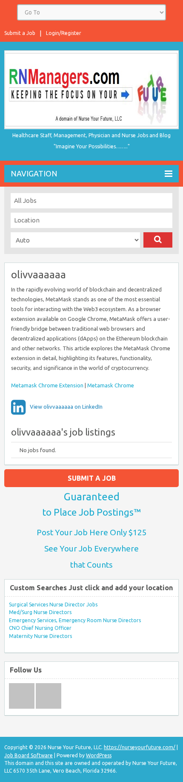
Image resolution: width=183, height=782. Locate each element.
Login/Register (63, 33)
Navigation (34, 173)
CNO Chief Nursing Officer (40, 628)
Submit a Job (19, 33)
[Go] (157, 240)
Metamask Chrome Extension (47, 385)
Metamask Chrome (110, 385)
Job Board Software (28, 755)
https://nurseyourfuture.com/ (139, 747)
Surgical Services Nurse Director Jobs (53, 604)
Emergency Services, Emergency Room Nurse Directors (75, 620)
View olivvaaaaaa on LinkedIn (66, 407)
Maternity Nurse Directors (40, 636)
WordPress (99, 755)
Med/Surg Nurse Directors (40, 612)
